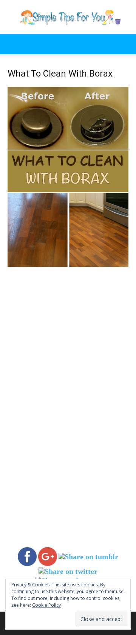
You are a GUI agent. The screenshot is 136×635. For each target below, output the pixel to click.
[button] (13, 44)
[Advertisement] (68, 338)
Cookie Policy (46, 605)
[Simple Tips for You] (68, 17)
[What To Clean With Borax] (68, 265)
